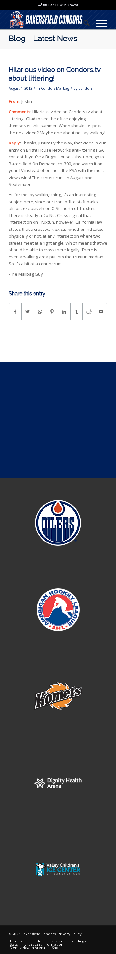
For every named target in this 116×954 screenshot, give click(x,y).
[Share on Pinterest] (52, 311)
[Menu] (98, 23)
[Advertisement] (58, 420)
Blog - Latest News (43, 38)
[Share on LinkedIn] (64, 311)
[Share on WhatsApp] (40, 311)
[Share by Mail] (101, 311)
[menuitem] (83, 23)
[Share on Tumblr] (76, 311)
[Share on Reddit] (89, 311)
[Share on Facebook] (15, 311)
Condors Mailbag (55, 88)
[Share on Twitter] (28, 311)
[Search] (83, 23)
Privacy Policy (70, 934)
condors (85, 88)
